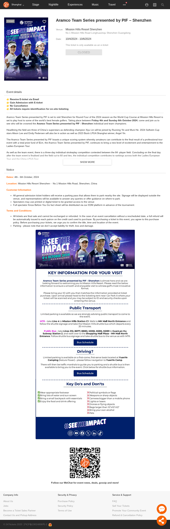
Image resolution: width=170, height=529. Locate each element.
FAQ (114, 501)
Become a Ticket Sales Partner (19, 510)
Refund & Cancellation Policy (127, 515)
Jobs (5, 506)
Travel (112, 4)
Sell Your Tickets (120, 506)
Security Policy (65, 506)
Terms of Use (65, 510)
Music (95, 4)
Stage (35, 4)
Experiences (75, 4)
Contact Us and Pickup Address (19, 515)
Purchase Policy (66, 501)
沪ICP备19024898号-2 (35, 524)
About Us (8, 501)
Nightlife (53, 4)
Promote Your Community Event (129, 510)
